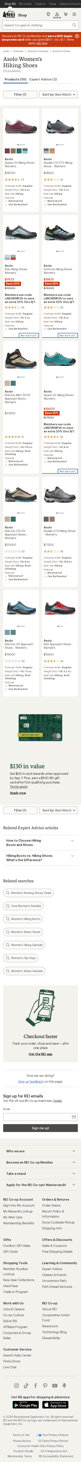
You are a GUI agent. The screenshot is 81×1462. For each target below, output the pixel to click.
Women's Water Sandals (27, 971)
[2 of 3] (60, 626)
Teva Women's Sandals (26, 906)
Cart (66, 14)
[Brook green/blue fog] (7, 257)
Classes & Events (54, 1275)
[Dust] (7, 383)
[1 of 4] (18, 145)
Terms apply (18, 786)
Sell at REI (10, 1321)
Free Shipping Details (57, 1251)
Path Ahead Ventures (57, 1286)
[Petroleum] (19, 150)
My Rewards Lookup (18, 1211)
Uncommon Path (54, 1281)
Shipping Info (52, 1228)
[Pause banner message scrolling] (76, 36)
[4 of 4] (24, 145)
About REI (49, 1309)
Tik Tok (26, 1386)
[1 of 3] (58, 626)
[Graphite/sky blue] (46, 150)
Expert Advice (52, 1269)
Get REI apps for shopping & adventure (40, 1397)
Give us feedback (30, 1081)
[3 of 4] (22, 145)
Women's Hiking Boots (25, 919)
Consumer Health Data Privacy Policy (40, 1446)
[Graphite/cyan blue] (25, 150)
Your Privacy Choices (54, 1435)
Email (6, 1109)
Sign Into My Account (19, 1205)
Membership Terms (20, 1456)
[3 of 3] (62, 626)
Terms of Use (21, 1435)
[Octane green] (13, 632)
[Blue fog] (7, 632)
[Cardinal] (7, 150)
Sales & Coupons (54, 1245)
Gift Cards (10, 1251)
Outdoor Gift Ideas (16, 1245)
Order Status (51, 1205)
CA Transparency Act (53, 1451)
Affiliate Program (15, 1327)
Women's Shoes (61, 51)
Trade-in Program (15, 1292)
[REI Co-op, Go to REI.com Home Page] (8, 14)
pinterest (45, 1386)
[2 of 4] (20, 145)
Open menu (74, 14)
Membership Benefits (18, 1223)
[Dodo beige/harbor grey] (52, 150)
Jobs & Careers (14, 1309)
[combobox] (40, 25)
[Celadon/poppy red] (13, 257)
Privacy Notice (22, 1440)
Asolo (6, 51)
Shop (22, 15)
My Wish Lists (12, 1217)
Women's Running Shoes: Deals (31, 893)
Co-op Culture (13, 1315)
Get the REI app (40, 1054)
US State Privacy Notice (53, 1440)
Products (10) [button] (15, 79)
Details (57, 1100)
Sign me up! (40, 1128)
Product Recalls (23, 1451)
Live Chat (10, 1367)
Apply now (18, 793)
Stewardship (51, 1338)
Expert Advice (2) (43, 79)
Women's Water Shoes (26, 932)
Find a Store (11, 1361)
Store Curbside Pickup (58, 1222)
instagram (16, 1386)
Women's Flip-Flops (23, 958)
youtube (55, 1386)
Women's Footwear (38, 51)
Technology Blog (54, 1332)
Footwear (18, 51)
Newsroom (50, 1326)
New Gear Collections (18, 1280)
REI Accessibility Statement (56, 1456)
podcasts (64, 1386)
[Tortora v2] (13, 150)
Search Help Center (17, 1355)
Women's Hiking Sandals (27, 945)
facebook (35, 1386)
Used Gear (10, 1286)
